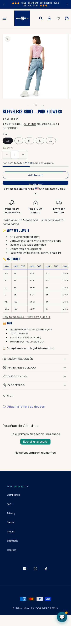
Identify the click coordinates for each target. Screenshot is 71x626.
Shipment (12, 540)
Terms (10, 522)
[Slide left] (28, 105)
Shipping (30, 124)
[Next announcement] (67, 4)
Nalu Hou (29, 608)
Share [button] (10, 396)
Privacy (11, 513)
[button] (4, 18)
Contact (11, 550)
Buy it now (35, 184)
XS (7, 140)
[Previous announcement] (4, 4)
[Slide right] (43, 105)
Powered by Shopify (47, 608)
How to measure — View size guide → (26, 317)
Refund (11, 531)
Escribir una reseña (35, 441)
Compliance (13, 494)
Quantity (8, 148)
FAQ (9, 504)
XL (50, 140)
